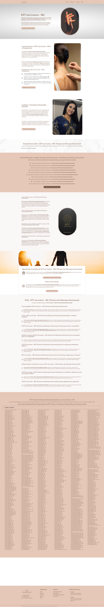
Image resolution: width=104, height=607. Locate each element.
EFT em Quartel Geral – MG (75, 458)
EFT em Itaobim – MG (41, 497)
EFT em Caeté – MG (8, 516)
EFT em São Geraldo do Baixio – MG (93, 410)
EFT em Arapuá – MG (8, 450)
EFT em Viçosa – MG (91, 536)
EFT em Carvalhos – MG (25, 426)
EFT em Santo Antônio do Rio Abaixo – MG (77, 537)
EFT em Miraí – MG (58, 464)
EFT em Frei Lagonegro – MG (42, 423)
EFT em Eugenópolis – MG (26, 542)
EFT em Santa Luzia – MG (75, 507)
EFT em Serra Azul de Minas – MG (93, 474)
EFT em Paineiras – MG (58, 521)
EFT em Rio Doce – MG (74, 474)
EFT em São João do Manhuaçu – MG (93, 423)
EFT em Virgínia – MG (91, 539)
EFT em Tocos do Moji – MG (92, 502)
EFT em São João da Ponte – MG (93, 420)
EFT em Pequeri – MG (74, 413)
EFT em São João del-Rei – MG (92, 422)
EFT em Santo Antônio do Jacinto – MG (77, 534)
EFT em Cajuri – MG (8, 518)
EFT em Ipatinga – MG (41, 478)
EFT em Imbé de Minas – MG (42, 468)
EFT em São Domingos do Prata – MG (77, 543)
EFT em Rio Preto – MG (74, 482)
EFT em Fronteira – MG (41, 425)
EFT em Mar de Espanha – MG (59, 435)
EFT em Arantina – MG (8, 447)
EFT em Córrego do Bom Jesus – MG (27, 483)
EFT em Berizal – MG (8, 477)
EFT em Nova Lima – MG (58, 496)
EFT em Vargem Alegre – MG (92, 523)
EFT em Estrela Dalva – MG (26, 539)
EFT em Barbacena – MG (9, 468)
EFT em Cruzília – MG (25, 494)
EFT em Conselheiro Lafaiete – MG (27, 467)
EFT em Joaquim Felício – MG (42, 532)
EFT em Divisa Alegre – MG (26, 513)
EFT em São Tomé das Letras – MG (93, 457)
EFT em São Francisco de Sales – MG (77, 546)
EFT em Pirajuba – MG (74, 428)
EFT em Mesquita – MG (58, 459)
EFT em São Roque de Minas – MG (93, 446)
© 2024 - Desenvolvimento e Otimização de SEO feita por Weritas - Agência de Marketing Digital (39, 606)
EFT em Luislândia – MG (58, 423)
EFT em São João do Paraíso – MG (93, 427)
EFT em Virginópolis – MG (92, 540)
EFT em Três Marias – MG (92, 506)
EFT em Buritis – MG (8, 507)
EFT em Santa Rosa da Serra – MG (76, 518)
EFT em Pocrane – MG (74, 440)
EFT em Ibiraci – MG (41, 458)
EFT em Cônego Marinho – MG (26, 461)
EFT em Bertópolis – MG (9, 478)
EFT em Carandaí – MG (25, 410)
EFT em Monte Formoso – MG (59, 475)
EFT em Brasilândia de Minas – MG (10, 499)
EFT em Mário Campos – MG (59, 440)
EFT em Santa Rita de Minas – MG (76, 515)
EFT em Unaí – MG (91, 518)
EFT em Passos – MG (58, 535)
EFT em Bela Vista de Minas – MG (10, 471)
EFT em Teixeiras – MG (91, 496)
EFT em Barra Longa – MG (9, 469)
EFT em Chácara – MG (25, 439)
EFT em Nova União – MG (59, 502)
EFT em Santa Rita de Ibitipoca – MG (77, 513)
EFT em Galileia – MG (41, 429)
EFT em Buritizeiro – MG (9, 508)
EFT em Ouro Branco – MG (59, 514)
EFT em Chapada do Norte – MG (27, 441)
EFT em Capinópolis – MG (9, 543)
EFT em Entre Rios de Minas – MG (27, 532)
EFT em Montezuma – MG (59, 479)
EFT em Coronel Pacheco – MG (26, 480)
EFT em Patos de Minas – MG (59, 536)
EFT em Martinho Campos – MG (60, 444)
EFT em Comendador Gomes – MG (27, 450)
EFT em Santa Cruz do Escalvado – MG (77, 502)
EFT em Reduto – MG (74, 463)
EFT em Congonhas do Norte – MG (27, 464)
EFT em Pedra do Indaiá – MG (59, 546)
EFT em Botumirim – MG (9, 497)
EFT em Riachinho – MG (75, 467)
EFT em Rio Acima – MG (75, 471)
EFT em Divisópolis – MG (26, 515)
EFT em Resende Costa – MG (75, 464)
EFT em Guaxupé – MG (41, 448)
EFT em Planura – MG (74, 437)
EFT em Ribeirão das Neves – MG (76, 469)
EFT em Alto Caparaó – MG (9, 430)
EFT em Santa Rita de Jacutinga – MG (77, 514)
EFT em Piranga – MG (74, 429)
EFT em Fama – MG (25, 545)
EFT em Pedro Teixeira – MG (75, 412)
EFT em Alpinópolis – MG (9, 428)
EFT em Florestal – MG (41, 413)
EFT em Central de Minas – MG (26, 437)
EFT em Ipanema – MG (41, 477)
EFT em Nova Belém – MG (59, 494)
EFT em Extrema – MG (25, 544)
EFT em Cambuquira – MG (9, 523)
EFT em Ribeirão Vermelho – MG (76, 470)
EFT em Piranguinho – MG (75, 431)
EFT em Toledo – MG (91, 503)
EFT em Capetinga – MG (9, 541)
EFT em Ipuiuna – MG (41, 480)
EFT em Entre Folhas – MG (26, 531)
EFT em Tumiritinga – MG (92, 508)
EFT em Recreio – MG (74, 462)
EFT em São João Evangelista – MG (93, 428)
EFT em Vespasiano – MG (92, 535)
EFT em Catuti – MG (25, 434)
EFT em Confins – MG (25, 462)
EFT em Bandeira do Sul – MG (9, 464)
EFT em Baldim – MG (8, 462)
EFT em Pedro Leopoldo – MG (75, 411)
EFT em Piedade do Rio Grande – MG (77, 422)
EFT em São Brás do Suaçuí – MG (76, 541)
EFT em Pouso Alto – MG (75, 449)
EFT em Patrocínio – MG (58, 538)
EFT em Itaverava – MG (42, 504)
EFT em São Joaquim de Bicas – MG (93, 430)
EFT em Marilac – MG (58, 439)
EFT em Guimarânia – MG (42, 450)
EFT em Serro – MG (91, 481)
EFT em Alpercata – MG (8, 427)
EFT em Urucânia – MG (91, 521)
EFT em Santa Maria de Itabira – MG (77, 509)
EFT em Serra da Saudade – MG (93, 475)
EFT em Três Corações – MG (92, 505)
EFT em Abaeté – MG (8, 411)
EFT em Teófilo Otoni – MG (92, 497)
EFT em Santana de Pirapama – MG (76, 522)
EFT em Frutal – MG (41, 427)
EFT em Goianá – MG (41, 433)
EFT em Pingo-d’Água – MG (75, 425)
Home (67, 1)
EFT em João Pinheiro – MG (42, 531)
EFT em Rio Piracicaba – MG (75, 480)
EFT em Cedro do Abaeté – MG (26, 436)
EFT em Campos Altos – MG (9, 531)
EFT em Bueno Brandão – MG (9, 504)
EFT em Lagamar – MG (41, 543)
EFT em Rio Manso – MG (75, 476)
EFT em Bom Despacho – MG (9, 486)
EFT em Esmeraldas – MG (26, 534)
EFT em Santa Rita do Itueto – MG (76, 516)
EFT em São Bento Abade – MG (76, 540)
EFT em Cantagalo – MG (9, 537)
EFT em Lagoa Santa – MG (42, 549)
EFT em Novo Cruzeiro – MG (59, 503)
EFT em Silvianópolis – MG (92, 485)
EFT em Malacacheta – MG (59, 429)
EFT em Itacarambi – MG (42, 486)
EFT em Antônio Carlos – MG (9, 440)
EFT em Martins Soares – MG (59, 445)
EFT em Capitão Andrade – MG (10, 544)
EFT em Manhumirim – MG (59, 433)
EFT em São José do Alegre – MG (93, 435)
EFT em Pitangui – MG (74, 435)
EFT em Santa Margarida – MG (76, 508)
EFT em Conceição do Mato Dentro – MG (28, 457)
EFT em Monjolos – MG (58, 468)
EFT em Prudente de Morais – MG (76, 457)
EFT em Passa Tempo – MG (59, 532)
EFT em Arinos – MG (8, 457)
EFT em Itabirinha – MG (42, 483)
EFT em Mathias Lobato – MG (59, 449)
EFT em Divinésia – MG (25, 508)
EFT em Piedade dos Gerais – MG (76, 423)
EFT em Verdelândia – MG (92, 531)
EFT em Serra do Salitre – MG (92, 476)
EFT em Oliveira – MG (58, 510)
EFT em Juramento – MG (42, 539)
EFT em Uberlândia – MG (91, 516)
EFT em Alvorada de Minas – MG (10, 435)
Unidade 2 (72, 597)
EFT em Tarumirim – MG (91, 495)
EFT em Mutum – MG (58, 485)
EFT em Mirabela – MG (58, 462)
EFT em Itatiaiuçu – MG (42, 501)
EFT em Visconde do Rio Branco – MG (93, 542)
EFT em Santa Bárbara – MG (75, 499)
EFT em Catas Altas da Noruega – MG (27, 431)
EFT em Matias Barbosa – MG (59, 450)
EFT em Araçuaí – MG (8, 445)
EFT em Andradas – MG (8, 437)
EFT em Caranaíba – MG (9, 549)
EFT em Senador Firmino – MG (92, 465)
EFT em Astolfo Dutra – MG (9, 458)
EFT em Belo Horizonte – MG (9, 473)
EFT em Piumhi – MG (74, 436)
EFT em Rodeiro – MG (74, 486)
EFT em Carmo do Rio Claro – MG (27, 421)
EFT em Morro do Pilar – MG (59, 482)
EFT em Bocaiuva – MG (8, 485)
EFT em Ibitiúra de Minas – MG (43, 460)
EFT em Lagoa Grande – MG (42, 548)
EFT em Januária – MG (41, 519)
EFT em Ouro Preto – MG (58, 516)
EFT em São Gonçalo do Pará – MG (93, 413)
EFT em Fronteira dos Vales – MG (43, 424)
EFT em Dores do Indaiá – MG (26, 524)
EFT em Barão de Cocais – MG (10, 466)
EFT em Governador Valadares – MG (43, 437)
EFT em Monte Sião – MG (58, 477)
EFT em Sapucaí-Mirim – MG (92, 459)
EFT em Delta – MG (25, 501)
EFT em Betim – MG (8, 479)
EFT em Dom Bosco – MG (25, 516)
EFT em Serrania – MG (91, 478)
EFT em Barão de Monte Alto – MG (10, 467)
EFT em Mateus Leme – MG (59, 448)
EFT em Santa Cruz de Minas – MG (76, 500)
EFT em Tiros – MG (91, 500)
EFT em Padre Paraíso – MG (59, 519)
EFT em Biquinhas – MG (9, 482)
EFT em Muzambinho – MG (59, 486)
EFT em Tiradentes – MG (91, 499)
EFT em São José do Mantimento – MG (94, 439)
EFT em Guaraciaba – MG (42, 442)
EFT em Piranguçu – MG (75, 430)
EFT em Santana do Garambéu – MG (76, 524)
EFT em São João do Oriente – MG (93, 425)
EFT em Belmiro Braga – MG (9, 472)
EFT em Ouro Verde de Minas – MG (60, 517)
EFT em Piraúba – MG (74, 434)
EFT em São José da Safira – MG (93, 433)
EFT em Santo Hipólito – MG (75, 538)
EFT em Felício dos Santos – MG (27, 547)
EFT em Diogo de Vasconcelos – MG (27, 506)
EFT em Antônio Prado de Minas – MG (11, 442)
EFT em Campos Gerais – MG (9, 532)
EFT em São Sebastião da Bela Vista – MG (94, 447)
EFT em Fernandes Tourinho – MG (43, 410)
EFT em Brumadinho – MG (9, 503)
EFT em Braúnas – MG (8, 501)
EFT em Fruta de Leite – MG (42, 426)
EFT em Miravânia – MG (58, 465)
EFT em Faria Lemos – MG (26, 546)
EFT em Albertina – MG (8, 422)
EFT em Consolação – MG (26, 469)
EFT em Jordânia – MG (41, 533)
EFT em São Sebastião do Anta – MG (93, 450)
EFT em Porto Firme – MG (75, 446)
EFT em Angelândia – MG (9, 439)
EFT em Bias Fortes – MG (9, 480)
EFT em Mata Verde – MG (58, 446)
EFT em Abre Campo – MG (9, 412)
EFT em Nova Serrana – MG (59, 501)
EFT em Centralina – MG (25, 438)
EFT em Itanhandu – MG (42, 495)
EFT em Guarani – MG (41, 445)
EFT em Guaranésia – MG (42, 444)
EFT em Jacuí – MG (41, 513)
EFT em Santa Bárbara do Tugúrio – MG (77, 498)
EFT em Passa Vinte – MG (59, 533)
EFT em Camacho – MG (8, 520)
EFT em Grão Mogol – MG (42, 438)
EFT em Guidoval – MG (41, 449)
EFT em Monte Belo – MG (58, 473)
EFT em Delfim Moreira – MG (26, 499)
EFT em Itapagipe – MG (41, 498)
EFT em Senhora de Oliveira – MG (93, 469)
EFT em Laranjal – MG (58, 413)
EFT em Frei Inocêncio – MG (42, 422)
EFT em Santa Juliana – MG (75, 506)
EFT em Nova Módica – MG (59, 497)
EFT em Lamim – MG (58, 412)
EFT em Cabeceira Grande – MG (10, 509)
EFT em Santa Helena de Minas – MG (77, 505)
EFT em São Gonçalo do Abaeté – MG (93, 412)
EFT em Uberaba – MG (91, 515)
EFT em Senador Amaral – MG (92, 463)
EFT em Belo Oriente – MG (9, 474)
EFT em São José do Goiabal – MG (93, 437)
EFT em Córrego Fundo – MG (26, 484)
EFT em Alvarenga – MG (9, 433)
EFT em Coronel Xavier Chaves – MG (27, 481)
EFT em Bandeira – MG (8, 465)
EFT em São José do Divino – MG (93, 436)
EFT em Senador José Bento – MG (93, 466)
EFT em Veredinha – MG (91, 532)
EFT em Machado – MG (58, 427)
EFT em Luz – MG (57, 425)
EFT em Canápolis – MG (9, 535)
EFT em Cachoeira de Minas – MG (10, 512)
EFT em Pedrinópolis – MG (75, 410)
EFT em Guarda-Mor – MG (42, 447)
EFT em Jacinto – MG (41, 512)
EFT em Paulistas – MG (58, 540)
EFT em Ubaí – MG (91, 513)
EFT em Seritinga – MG (91, 473)
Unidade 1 (72, 591)
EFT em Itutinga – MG (41, 510)
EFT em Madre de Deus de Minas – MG (61, 428)
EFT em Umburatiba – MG (92, 517)
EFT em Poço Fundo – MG (75, 438)
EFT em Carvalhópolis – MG (26, 425)
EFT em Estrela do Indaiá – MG (26, 540)
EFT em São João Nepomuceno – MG (93, 429)
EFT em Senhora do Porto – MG (92, 470)
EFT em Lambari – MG (58, 411)
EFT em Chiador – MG (25, 443)
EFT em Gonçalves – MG (42, 434)
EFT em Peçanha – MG (58, 542)
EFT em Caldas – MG (8, 519)
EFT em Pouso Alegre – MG (75, 448)
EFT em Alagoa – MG (8, 421)
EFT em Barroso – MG (8, 470)
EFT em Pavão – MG (58, 541)
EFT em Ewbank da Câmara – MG (27, 543)
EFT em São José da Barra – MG (93, 431)
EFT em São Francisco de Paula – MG (77, 545)
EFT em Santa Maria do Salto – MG (76, 510)
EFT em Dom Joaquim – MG (26, 518)
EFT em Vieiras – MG (91, 537)
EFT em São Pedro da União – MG (93, 442)
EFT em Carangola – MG (25, 411)
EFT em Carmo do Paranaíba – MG (27, 420)
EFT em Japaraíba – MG (42, 520)
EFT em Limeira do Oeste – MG (59, 420)
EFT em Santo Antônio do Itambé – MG (77, 533)
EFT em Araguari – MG (8, 446)
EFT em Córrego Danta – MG (26, 482)
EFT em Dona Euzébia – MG (26, 521)
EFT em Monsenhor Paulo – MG (59, 469)
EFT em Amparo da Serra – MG (10, 436)
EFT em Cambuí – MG (8, 522)
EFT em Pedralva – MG (58, 548)
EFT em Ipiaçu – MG (41, 479)
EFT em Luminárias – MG (59, 424)
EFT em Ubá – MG (90, 512)
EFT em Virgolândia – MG (92, 541)
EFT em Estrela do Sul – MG (26, 541)
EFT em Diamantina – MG (26, 505)
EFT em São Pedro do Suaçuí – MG (93, 443)
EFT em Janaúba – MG (41, 518)
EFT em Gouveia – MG (41, 436)
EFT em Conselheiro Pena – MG (26, 468)
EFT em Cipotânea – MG (25, 444)
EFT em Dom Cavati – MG (26, 517)
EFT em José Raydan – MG (42, 535)
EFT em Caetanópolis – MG (9, 515)
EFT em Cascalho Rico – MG (26, 428)
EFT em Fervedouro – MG (42, 412)
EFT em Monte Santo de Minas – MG (60, 476)
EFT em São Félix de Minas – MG (76, 544)
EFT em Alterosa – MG (8, 429)
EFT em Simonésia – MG (91, 487)
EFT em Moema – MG (58, 467)
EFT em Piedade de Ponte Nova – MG (77, 421)
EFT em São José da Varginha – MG (93, 434)
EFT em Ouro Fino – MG (58, 515)
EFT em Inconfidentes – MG (42, 469)
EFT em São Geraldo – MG (92, 411)
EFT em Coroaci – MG (25, 476)
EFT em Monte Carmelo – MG (59, 474)
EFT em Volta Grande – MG (92, 543)
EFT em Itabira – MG (41, 482)
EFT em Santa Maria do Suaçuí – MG (77, 511)
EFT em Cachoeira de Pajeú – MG (10, 513)
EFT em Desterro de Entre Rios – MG (27, 503)
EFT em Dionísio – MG (25, 507)
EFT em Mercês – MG (58, 458)
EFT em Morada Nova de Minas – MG (60, 480)
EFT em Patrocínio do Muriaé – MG (60, 537)
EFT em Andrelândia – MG (9, 438)
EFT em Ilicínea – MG (41, 467)
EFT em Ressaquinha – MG (75, 466)
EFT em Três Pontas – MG (92, 507)
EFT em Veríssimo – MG (91, 533)
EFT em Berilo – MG (8, 476)
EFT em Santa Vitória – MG (75, 519)
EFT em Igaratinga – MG (42, 464)
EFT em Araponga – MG (9, 448)
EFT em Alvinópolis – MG (9, 434)
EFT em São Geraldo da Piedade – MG (77, 549)
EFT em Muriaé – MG (58, 484)
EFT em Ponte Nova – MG (75, 442)
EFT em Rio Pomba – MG (75, 481)
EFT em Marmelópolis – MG (59, 443)
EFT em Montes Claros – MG (59, 478)
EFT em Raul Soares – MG (75, 461)
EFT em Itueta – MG (41, 506)
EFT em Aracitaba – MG (9, 444)
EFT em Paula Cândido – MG (59, 539)
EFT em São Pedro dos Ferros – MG (93, 444)
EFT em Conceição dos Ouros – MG (27, 460)
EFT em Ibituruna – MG (41, 461)
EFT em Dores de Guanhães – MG (27, 523)
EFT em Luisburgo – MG (58, 422)
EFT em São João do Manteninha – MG (94, 424)
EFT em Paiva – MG (58, 523)
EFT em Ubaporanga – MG (92, 514)
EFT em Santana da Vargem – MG (76, 520)
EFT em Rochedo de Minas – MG (76, 485)
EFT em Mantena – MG (58, 434)
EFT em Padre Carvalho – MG (59, 518)
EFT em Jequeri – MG (41, 524)
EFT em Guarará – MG (41, 446)
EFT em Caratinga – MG (25, 412)
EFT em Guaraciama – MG (42, 443)
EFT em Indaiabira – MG (42, 470)
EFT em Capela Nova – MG (9, 539)
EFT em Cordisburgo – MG (26, 473)
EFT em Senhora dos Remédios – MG (93, 471)
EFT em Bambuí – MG (8, 463)
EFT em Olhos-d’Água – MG (59, 507)
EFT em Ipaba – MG (41, 476)
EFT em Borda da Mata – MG (9, 495)
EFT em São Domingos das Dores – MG (77, 542)
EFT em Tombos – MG (91, 504)
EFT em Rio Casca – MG (75, 472)
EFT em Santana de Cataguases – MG (77, 521)
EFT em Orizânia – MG (58, 513)
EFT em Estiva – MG (25, 538)
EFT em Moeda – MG (58, 466)
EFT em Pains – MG (58, 522)
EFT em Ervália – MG (25, 533)
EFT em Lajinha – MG (58, 410)
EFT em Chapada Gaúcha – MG (26, 442)
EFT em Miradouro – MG (58, 463)
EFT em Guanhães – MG (42, 440)
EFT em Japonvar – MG (41, 521)
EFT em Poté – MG (74, 447)
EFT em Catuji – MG (25, 433)
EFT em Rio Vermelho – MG (75, 483)
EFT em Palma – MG (58, 524)
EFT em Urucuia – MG (91, 522)
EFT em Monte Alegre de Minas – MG (60, 471)
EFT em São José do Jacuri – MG (93, 438)
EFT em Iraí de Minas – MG (42, 481)
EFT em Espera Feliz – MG (26, 535)
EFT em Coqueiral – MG (25, 471)
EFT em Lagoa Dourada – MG (42, 546)
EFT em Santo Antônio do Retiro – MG (77, 536)
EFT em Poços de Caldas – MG (76, 439)
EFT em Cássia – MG (25, 429)
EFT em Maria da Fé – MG (59, 437)
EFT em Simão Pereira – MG (92, 486)
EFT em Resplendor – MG (75, 465)
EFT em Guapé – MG (41, 441)
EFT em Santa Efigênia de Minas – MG (77, 503)
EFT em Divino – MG (25, 510)
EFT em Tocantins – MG (91, 501)
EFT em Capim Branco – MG (9, 542)
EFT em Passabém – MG (58, 534)
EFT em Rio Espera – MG (75, 475)
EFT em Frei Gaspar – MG (42, 421)
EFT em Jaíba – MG (41, 516)
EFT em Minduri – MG (58, 461)
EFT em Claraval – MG (25, 445)
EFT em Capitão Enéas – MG (9, 545)
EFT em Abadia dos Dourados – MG (10, 410)
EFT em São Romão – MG (92, 445)
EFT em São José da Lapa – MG (92, 432)
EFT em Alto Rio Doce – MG (9, 432)
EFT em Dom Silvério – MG (26, 519)
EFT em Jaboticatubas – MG (42, 511)
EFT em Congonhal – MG (25, 463)
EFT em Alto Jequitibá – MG (9, 431)
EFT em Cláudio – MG (25, 447)
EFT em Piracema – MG (74, 427)
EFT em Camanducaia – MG (9, 521)
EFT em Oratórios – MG (58, 512)
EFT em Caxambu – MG (25, 435)
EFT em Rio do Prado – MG (75, 473)
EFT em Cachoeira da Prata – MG (10, 511)
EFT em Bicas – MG (8, 481)
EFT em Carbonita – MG (25, 413)
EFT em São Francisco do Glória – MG (77, 547)
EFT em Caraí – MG (8, 548)
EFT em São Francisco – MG (75, 548)
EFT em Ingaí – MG (41, 472)
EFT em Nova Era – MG (58, 495)
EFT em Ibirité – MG (41, 459)
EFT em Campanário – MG (9, 524)
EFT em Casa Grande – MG (26, 427)
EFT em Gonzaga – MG (41, 435)
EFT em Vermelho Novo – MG (92, 534)
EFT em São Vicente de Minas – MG (93, 458)
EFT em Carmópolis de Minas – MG (27, 422)
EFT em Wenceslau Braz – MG (92, 544)
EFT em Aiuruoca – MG (8, 420)
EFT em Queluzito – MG (75, 459)
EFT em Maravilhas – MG (59, 436)
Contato (77, 1)
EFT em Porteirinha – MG (75, 445)
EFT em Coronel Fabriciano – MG (27, 478)
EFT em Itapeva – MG (41, 500)
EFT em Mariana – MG (58, 438)
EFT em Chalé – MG (25, 440)
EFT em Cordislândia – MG (26, 474)
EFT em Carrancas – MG (25, 424)
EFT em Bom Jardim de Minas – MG (10, 487)
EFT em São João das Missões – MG (93, 421)
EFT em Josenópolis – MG (42, 536)
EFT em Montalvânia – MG (59, 470)
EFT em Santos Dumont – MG (75, 539)
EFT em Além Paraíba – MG (9, 423)
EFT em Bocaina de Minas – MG (10, 484)
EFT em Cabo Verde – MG (9, 510)
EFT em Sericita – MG (91, 472)
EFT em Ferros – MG (41, 411)
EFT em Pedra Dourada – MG (59, 547)
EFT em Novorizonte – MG (59, 505)
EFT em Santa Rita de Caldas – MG (76, 512)
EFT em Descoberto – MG (25, 502)
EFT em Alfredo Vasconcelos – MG (10, 425)
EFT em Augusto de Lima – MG (10, 460)
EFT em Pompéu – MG (74, 441)
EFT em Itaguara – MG (41, 487)
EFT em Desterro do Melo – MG (26, 504)
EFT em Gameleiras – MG (42, 430)
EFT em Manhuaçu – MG (58, 432)
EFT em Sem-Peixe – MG (91, 462)
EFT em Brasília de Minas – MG (10, 500)
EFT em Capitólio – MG (8, 546)
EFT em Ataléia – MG (8, 459)
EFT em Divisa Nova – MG (26, 514)
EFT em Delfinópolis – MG (26, 500)
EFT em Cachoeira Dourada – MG (10, 514)
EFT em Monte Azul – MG (59, 472)
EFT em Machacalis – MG (59, 426)
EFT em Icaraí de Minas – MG (42, 462)
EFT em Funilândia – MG (42, 428)
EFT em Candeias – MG (8, 536)
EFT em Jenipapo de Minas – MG (43, 523)
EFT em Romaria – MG (74, 487)
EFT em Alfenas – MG (8, 424)
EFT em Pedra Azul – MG (58, 543)
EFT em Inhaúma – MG (41, 474)
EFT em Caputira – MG (8, 547)
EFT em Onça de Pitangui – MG (59, 511)
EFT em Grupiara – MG (41, 439)
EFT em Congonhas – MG (25, 465)
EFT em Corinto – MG (25, 475)
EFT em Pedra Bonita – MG (59, 544)
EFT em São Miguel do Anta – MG (93, 441)
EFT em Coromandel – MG (26, 477)
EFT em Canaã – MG (8, 534)
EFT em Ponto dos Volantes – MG (76, 444)
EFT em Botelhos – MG (8, 496)
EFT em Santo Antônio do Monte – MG (77, 535)
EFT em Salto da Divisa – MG (75, 494)
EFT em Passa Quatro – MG (59, 531)
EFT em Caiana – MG (8, 517)
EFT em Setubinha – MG (91, 483)
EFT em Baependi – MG (8, 461)
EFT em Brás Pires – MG (9, 498)
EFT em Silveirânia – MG (91, 484)
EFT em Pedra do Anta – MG (59, 545)
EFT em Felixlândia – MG (25, 549)
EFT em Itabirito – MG (41, 484)
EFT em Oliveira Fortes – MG (59, 509)
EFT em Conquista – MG (25, 466)
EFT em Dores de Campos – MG (26, 522)
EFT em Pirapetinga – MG (75, 432)
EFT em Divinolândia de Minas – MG (27, 511)
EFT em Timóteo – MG (91, 498)
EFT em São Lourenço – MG (92, 440)
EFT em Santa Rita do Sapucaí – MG (76, 517)
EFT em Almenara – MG (9, 426)
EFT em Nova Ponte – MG (59, 498)
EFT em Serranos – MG (91, 480)
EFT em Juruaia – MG (41, 540)
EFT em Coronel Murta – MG (26, 479)
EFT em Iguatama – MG (42, 465)
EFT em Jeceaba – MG (41, 522)
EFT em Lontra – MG (58, 421)
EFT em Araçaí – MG (8, 443)
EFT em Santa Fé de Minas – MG (76, 504)
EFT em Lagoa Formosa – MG (42, 547)
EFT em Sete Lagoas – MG (92, 482)
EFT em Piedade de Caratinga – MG (76, 420)
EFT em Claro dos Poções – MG (26, 446)
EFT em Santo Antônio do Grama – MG (77, 532)
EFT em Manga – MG (58, 431)
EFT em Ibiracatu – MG (41, 457)
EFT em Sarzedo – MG (91, 461)
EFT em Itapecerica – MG (42, 499)
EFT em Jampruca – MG (42, 517)
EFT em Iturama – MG (41, 509)
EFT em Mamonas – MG (58, 430)
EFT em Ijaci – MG (41, 466)
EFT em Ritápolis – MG (74, 484)
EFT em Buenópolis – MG (9, 505)
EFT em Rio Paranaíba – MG (75, 478)
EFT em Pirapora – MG (74, 433)
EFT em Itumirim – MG (41, 508)
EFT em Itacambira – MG (42, 485)
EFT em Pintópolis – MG (75, 426)
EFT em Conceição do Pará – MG (27, 458)
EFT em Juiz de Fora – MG (42, 538)
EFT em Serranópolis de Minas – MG (93, 479)
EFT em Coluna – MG (25, 449)
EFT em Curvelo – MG (25, 497)
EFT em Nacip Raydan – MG (59, 487)
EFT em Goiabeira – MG (42, 432)
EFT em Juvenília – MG (41, 541)
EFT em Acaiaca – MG (8, 413)
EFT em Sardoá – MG (91, 460)
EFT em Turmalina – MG (91, 510)
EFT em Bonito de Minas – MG (10, 494)
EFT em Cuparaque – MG (25, 495)
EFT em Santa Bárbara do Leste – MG (77, 495)
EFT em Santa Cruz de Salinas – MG (76, 501)
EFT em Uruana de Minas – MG (92, 520)
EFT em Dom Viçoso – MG (26, 520)
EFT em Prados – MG (74, 450)
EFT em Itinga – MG (41, 505)
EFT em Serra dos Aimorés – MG (93, 477)
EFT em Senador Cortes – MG (92, 464)
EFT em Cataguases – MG (26, 430)
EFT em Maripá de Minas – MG (59, 441)
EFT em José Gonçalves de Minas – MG (44, 534)
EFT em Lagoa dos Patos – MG (43, 545)
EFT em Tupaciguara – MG (92, 509)
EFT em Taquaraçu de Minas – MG (93, 494)
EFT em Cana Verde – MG (9, 533)
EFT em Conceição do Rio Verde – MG (27, 459)
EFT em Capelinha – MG (9, 540)
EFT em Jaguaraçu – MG (42, 515)
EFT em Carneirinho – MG (26, 423)
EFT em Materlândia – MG (59, 447)
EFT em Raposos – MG (74, 460)
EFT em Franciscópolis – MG (42, 420)
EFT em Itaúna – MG (41, 503)
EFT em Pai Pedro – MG (58, 520)
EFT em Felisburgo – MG (25, 548)
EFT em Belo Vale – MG (8, 475)
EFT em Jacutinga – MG (42, 514)
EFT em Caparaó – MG (8, 538)
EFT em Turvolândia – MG (92, 511)
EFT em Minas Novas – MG (59, 460)
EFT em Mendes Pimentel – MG (59, 457)
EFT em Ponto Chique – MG (75, 443)
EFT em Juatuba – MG (41, 537)
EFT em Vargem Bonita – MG (92, 524)
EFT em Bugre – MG (8, 506)
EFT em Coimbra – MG (25, 448)
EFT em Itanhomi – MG (41, 496)
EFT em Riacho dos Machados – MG (76, 468)
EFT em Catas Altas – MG (26, 432)
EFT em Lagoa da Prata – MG (42, 544)
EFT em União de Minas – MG (92, 519)
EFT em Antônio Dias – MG (9, 441)
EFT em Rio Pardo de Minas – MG (76, 479)
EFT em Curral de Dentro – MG (26, 496)
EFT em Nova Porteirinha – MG (59, 499)
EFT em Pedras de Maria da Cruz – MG (61, 549)
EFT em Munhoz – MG (58, 483)
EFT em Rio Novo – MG (74, 477)
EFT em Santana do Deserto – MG (76, 523)
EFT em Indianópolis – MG (42, 471)
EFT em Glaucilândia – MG (42, 431)
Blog (82, 1)
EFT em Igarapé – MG (41, 463)
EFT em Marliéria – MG (58, 442)
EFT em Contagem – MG (25, 470)
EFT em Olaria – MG (58, 506)
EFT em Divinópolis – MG (26, 512)
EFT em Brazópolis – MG (9, 502)
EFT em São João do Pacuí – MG (93, 426)
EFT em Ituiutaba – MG (41, 507)
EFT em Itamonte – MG (41, 494)
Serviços (71, 1)
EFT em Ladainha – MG (41, 542)
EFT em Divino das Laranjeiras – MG (27, 509)
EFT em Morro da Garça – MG (59, 481)
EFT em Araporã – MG (8, 449)
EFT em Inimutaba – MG (42, 475)
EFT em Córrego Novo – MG (26, 485)
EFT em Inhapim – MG (41, 473)
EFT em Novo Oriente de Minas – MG (60, 504)
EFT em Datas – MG (25, 498)
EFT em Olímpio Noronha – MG (59, 508)
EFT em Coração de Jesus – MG (26, 472)
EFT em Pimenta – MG (74, 424)
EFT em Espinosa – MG (25, 536)
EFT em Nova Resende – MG (59, 500)
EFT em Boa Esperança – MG (9, 483)
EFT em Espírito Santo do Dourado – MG (28, 537)
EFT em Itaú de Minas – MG (42, 502)
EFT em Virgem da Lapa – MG (92, 538)
